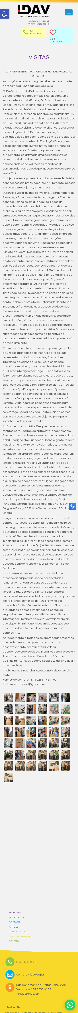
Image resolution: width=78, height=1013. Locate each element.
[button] (70, 1005)
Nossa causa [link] (16, 917)
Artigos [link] (13, 927)
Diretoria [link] (14, 922)
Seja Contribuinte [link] (19, 936)
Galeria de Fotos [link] (19, 932)
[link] (4, 14)
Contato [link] (14, 941)
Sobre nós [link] (15, 913)
